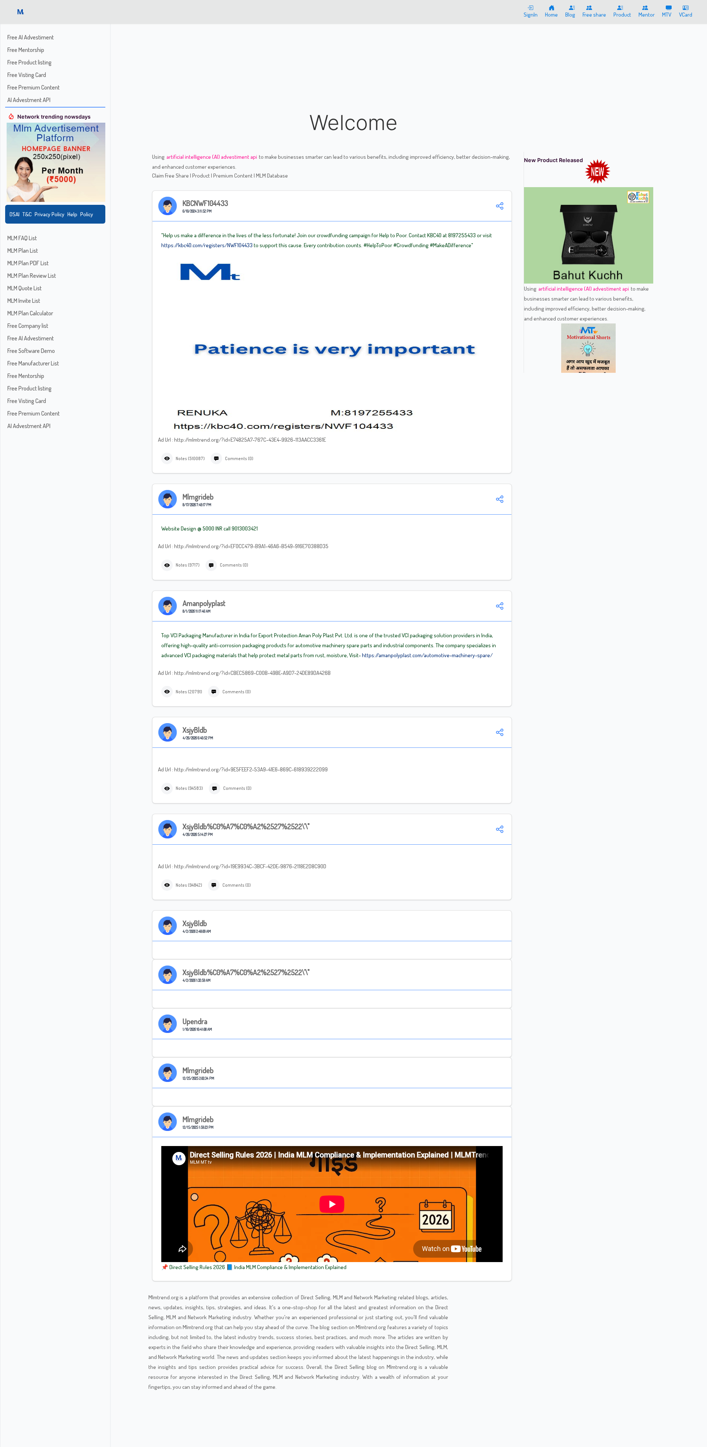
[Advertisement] (353, 55)
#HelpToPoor (377, 245)
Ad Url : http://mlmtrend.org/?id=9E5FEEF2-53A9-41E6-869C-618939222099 (243, 769)
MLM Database (272, 175)
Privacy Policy (49, 214)
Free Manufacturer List (33, 363)
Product (201, 175)
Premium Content (233, 175)
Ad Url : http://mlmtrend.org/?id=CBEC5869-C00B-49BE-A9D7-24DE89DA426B (244, 672)
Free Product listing (29, 62)
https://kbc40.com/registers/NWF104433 (207, 245)
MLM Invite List (23, 300)
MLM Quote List (24, 288)
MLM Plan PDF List (28, 263)
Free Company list (27, 325)
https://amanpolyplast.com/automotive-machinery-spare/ (427, 655)
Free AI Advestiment (30, 37)
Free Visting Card (26, 74)
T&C (27, 214)
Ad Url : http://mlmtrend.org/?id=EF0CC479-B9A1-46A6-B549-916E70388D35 (243, 546)
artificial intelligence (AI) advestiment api (212, 156)
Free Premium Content (33, 87)
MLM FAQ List (22, 238)
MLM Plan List (22, 250)
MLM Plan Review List (31, 275)
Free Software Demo (31, 350)
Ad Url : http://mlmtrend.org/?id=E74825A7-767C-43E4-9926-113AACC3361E (242, 439)
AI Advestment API (28, 100)
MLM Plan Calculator (30, 313)
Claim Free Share (171, 175)
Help (72, 214)
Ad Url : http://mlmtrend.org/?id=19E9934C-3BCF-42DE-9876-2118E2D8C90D (242, 866)
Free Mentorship (25, 49)
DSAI (15, 214)
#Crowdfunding (411, 245)
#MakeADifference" (451, 245)
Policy (86, 214)
